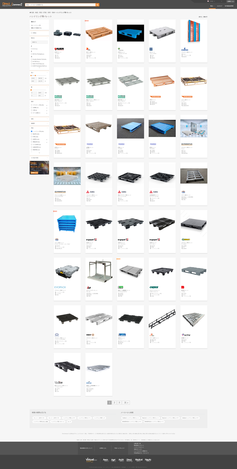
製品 (211, 6)
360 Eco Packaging (38, 54)
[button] (39, 38)
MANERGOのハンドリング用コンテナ (131, 421)
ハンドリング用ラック (99, 418)
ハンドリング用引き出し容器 (40, 421)
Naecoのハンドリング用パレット (150, 418)
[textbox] (60, 4)
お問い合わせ (67, 22)
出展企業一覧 (137, 443)
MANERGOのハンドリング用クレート (154, 421)
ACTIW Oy (36, 61)
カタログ (219, 6)
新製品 (34, 33)
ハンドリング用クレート (85, 418)
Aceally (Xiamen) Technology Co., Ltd (40, 59)
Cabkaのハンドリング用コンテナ (190, 418)
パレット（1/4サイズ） (54, 418)
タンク (69, 421)
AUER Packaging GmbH (40, 66)
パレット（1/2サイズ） (39, 418)
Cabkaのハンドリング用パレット (130, 418)
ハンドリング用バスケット (57, 421)
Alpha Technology (38, 63)
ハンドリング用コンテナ (69, 418)
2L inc (35, 49)
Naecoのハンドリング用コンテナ (170, 418)
